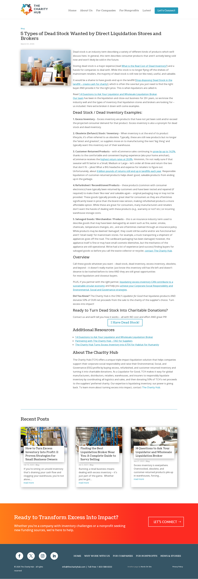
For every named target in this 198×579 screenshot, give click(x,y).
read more (29, 482)
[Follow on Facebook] (19, 556)
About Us (86, 11)
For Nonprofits (129, 11)
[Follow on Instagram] (42, 556)
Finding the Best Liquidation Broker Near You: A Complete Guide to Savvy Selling (98, 454)
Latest (147, 11)
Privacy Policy (177, 566)
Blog (23, 29)
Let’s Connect (166, 10)
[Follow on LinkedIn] (54, 556)
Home (72, 11)
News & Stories (170, 556)
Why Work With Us (97, 556)
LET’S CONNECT (165, 521)
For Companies (106, 11)
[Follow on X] (31, 556)
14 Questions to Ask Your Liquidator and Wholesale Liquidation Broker (154, 452)
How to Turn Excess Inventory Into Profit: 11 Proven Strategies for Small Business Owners (41, 454)
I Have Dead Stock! (125, 323)
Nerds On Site (146, 566)
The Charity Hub (151, 387)
